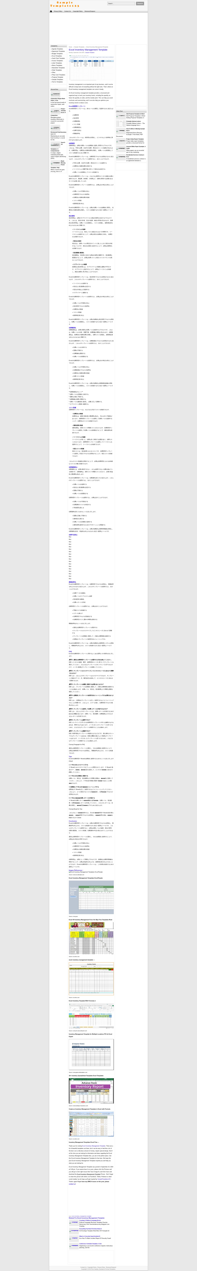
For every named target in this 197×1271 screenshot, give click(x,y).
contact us (72, 1184)
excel (73, 1216)
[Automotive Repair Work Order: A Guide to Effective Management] (55, 95)
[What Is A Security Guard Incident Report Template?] (74, 1238)
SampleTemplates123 (104, 1179)
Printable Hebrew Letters (133, 121)
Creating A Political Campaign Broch (90, 1220)
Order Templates (57, 70)
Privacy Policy (58, 11)
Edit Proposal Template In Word (135, 114)
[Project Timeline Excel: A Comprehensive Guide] (55, 112)
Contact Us (67, 11)
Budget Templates (57, 53)
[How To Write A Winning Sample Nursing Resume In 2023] (121, 130)
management (83, 1216)
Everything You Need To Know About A (90, 1229)
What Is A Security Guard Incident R (89, 1236)
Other (53, 72)
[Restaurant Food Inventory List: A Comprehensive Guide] (55, 129)
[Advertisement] (98, 29)
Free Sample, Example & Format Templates (103, 1269)
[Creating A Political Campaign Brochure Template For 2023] (74, 1222)
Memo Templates (57, 65)
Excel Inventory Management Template (93, 1146)
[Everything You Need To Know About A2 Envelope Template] (74, 1230)
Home (70, 47)
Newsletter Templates (58, 68)
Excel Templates (57, 56)
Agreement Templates (58, 51)
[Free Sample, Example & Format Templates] (64, 9)
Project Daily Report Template (135, 139)
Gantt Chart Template (58, 58)
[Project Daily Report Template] (121, 140)
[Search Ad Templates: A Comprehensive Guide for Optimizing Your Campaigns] (55, 145)
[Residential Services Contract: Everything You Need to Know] (121, 156)
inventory (77, 1216)
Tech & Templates (57, 82)
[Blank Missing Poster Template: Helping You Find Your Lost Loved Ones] (55, 162)
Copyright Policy (78, 11)
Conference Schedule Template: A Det (90, 1243)
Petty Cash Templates (58, 75)
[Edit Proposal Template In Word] (121, 115)
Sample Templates (79, 47)
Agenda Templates (57, 49)
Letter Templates (57, 63)
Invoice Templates (57, 60)
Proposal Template (57, 77)
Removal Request (90, 11)
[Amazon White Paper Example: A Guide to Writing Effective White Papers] (121, 148)
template (89, 1216)
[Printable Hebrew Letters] (121, 126)
